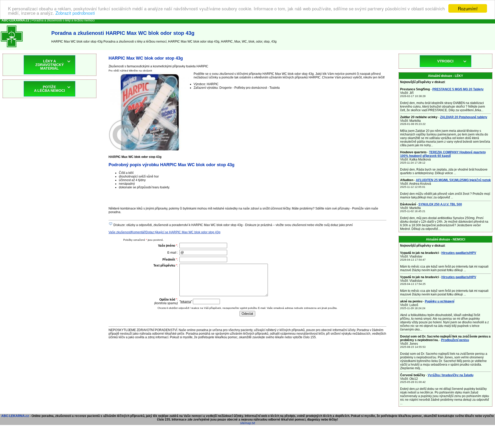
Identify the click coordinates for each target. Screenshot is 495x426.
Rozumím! (468, 8)
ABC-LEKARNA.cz (15, 416)
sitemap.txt (247, 423)
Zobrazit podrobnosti (75, 13)
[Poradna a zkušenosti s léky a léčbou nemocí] (12, 48)
